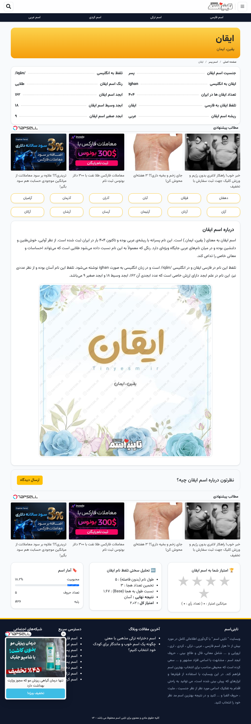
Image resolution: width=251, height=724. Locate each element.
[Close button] (63, 633)
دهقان (223, 198)
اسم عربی (34, 17)
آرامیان (27, 198)
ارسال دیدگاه (29, 480)
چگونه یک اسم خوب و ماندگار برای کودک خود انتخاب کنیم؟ (124, 647)
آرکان (27, 212)
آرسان (106, 212)
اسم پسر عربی (66, 650)
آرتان (184, 212)
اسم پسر (213, 62)
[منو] (242, 6)
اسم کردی (95, 17)
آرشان (67, 212)
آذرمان (67, 198)
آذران (106, 198)
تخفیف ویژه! (35, 693)
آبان (145, 198)
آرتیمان (145, 212)
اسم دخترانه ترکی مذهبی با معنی (130, 638)
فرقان (184, 198)
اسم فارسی (216, 17)
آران (223, 212)
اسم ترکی (156, 17)
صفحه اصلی (229, 62)
